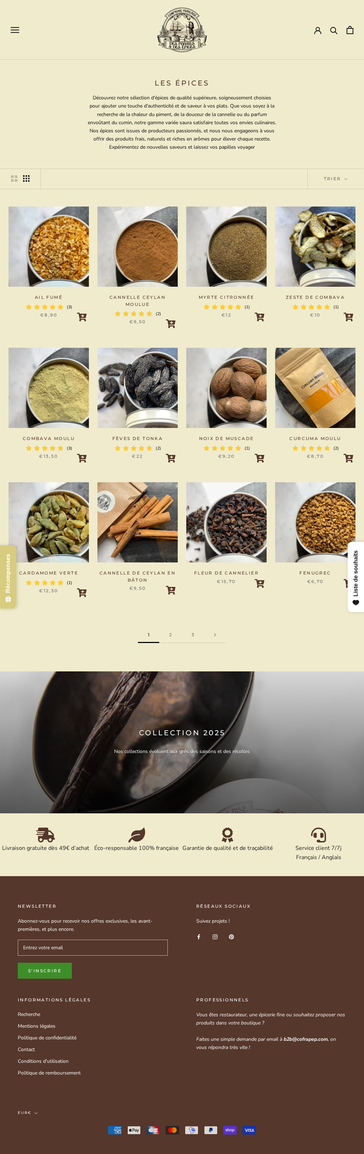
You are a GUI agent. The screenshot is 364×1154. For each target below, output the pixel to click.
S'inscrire (44, 970)
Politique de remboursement (49, 1073)
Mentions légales (36, 1026)
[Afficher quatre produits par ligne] (26, 178)
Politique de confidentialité (47, 1037)
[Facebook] (198, 936)
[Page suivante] (215, 635)
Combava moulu (49, 438)
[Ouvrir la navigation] (15, 30)
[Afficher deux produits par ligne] (14, 178)
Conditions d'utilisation (43, 1061)
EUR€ (24, 1112)
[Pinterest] (231, 936)
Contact (26, 1049)
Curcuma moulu (315, 438)
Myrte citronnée (227, 297)
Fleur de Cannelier (226, 573)
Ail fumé (49, 297)
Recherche (29, 1014)
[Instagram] (215, 936)
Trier (333, 178)
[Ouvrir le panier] (350, 30)
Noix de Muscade (226, 438)
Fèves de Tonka (137, 438)
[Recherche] (334, 30)
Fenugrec (315, 573)
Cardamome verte (48, 573)
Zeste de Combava (315, 297)
